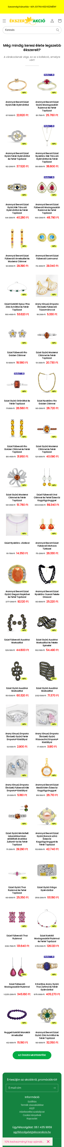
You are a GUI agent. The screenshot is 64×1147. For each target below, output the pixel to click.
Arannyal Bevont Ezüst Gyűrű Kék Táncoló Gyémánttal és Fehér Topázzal (17, 208)
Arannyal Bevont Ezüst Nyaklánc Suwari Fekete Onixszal (47, 594)
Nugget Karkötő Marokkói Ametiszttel (17, 1034)
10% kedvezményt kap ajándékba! (24, 1141)
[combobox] (32, 30)
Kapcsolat (32, 1118)
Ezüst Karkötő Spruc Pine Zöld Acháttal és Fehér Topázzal (17, 307)
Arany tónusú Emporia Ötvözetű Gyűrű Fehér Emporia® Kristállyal (17, 736)
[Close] (48, 1141)
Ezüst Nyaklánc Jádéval (17, 543)
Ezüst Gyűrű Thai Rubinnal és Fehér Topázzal (17, 890)
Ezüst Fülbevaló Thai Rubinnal (17, 937)
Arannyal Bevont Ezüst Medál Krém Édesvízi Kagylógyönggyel (47, 787)
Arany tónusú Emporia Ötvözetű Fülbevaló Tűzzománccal (47, 307)
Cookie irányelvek (32, 1115)
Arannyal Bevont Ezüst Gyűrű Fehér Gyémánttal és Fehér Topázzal (17, 156)
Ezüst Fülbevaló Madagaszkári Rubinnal (17, 985)
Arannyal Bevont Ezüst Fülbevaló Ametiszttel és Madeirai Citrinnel (17, 258)
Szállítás (32, 1101)
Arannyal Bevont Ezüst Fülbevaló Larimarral (47, 257)
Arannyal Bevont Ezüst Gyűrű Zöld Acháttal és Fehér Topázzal (47, 1035)
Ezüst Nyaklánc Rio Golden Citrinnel (47, 402)
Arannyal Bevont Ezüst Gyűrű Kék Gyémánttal (17, 103)
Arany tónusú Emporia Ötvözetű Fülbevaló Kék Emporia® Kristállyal (17, 787)
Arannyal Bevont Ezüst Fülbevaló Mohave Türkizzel (47, 546)
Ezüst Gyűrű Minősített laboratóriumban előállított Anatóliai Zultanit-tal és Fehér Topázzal (17, 839)
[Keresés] (57, 30)
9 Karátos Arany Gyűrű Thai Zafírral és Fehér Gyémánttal (47, 987)
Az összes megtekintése (32, 1055)
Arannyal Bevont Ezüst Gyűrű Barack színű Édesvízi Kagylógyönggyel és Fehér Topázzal (47, 839)
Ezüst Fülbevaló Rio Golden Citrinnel (17, 354)
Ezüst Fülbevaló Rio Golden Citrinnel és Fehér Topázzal (17, 449)
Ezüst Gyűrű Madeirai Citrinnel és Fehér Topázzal (47, 355)
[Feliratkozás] (54, 1088)
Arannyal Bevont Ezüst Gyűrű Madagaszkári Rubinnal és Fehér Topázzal (47, 106)
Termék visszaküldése (32, 1105)
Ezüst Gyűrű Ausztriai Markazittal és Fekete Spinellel (47, 642)
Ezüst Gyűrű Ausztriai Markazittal (17, 689)
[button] (4, 21)
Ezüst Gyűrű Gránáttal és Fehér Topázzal (17, 402)
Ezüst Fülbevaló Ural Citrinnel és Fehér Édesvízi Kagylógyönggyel (47, 497)
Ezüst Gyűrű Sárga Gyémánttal (47, 889)
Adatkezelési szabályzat (32, 1111)
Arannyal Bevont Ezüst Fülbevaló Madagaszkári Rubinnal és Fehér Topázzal (47, 208)
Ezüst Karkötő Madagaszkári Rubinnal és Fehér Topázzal (47, 938)
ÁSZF (32, 1108)
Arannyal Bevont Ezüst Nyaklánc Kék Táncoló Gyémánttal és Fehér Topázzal (47, 157)
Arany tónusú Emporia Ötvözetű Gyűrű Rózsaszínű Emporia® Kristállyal (47, 737)
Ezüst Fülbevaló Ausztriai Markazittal (17, 641)
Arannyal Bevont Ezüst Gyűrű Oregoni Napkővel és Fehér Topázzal (17, 594)
